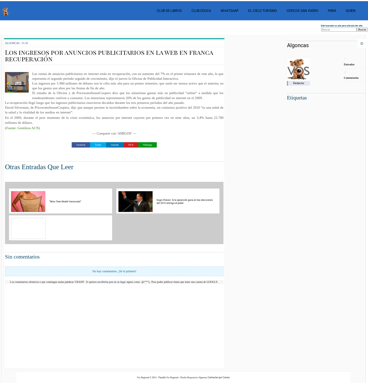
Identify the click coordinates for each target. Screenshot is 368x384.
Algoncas (298, 45)
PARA (332, 11)
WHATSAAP (230, 11)
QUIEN (351, 11)
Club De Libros (169, 11)
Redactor (298, 83)
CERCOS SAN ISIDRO (302, 11)
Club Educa (201, 11)
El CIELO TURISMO (262, 11)
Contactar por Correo (219, 377)
